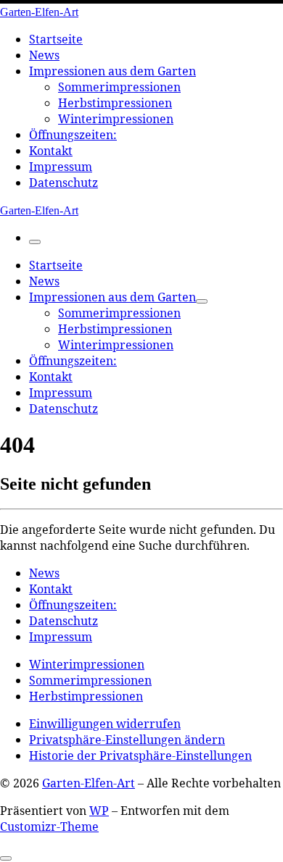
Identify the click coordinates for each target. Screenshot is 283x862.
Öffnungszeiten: (73, 605)
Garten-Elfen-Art (88, 783)
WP (99, 811)
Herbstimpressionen (86, 696)
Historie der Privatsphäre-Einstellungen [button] (140, 755)
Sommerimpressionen (90, 680)
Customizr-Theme (49, 826)
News (44, 573)
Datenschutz (63, 621)
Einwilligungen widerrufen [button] (105, 724)
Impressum (60, 637)
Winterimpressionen (86, 664)
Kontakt (51, 589)
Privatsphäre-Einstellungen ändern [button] (127, 740)
